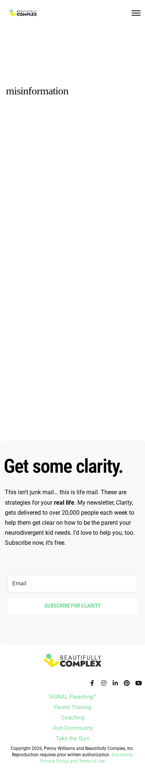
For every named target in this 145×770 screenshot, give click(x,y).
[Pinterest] (127, 683)
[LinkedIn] (115, 683)
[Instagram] (104, 683)
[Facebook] (92, 683)
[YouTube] (138, 683)
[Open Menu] (136, 13)
